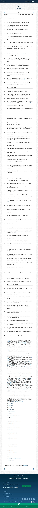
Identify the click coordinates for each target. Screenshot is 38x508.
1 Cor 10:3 (11, 450)
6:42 (9, 442)
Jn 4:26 (23, 370)
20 (5, 15)
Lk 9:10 (20, 401)
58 (10, 382)
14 (26, 14)
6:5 (8, 348)
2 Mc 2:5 (25, 379)
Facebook (25, 499)
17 (31, 14)
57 (13, 442)
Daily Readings (11, 478)
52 (9, 365)
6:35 (8, 381)
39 (25, 342)
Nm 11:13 (21, 349)
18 (32, 14)
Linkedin (29, 499)
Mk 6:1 (15, 442)
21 (7, 15)
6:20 (8, 370)
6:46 (9, 448)
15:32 (24, 342)
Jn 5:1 (9, 341)
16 (29, 14)
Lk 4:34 (19, 458)
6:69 (9, 458)
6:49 (9, 450)
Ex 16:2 (25, 384)
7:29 (12, 448)
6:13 (8, 359)
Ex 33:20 (14, 448)
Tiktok (34, 499)
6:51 (9, 452)
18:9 (16, 438)
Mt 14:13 (19, 342)
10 (20, 14)
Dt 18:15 (11, 415)
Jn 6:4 (25, 343)
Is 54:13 (11, 446)
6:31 (8, 378)
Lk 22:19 (15, 452)
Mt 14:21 (11, 411)
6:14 (8, 361)
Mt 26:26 (11, 452)
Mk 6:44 (14, 411)
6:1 (8, 340)
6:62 (8, 393)
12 (23, 14)
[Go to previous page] (5, 12)
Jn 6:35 (24, 389)
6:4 (8, 403)
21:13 (11, 413)
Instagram (31, 499)
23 (26, 362)
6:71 (9, 460)
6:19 (8, 366)
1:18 (10, 448)
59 (10, 381)
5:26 (10, 454)
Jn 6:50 (14, 381)
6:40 (9, 440)
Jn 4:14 (23, 376)
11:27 (11, 458)
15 (28, 14)
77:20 (16, 421)
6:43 (8, 384)
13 (25, 14)
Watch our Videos (25, 478)
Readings (32, 1)
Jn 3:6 (21, 399)
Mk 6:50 (26, 370)
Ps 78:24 (30, 378)
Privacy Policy (25, 465)
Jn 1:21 (29, 361)
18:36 (11, 417)
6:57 (9, 454)
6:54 (8, 385)
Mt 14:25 (27, 367)
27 (13, 452)
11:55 (12, 403)
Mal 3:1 (25, 362)
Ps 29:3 (13, 421)
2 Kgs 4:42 (20, 356)
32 (20, 378)
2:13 (10, 403)
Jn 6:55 (28, 387)
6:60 (8, 389)
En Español (19, 8)
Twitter (23, 499)
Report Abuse (27, 1)
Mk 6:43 (8, 360)
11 (22, 14)
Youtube (27, 499)
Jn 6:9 (11, 344)
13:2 (12, 460)
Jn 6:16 (24, 366)
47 (10, 341)
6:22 (8, 371)
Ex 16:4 (18, 378)
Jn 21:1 (17, 367)
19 (4, 15)
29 (12, 438)
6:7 (8, 407)
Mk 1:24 (16, 458)
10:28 (11, 438)
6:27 (8, 376)
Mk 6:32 (16, 401)
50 (25, 389)
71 (10, 371)
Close (19, 503)
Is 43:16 (19, 421)
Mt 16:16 (13, 458)
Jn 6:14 (13, 349)
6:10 (8, 357)
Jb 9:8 (24, 368)
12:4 (10, 460)
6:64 (9, 456)
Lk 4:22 (19, 442)
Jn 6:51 (8, 382)
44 (22, 356)
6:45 (9, 446)
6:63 (8, 398)
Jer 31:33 (14, 446)
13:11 (11, 456)
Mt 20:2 (11, 407)
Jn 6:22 (30, 371)
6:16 (8, 363)
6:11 (9, 413)
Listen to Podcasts (18, 478)
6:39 (8, 438)
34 (31, 371)
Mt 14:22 (12, 365)
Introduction (7, 14)
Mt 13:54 (11, 442)
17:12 (14, 438)
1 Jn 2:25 (11, 440)
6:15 (8, 417)
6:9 (8, 355)
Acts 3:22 (19, 415)
